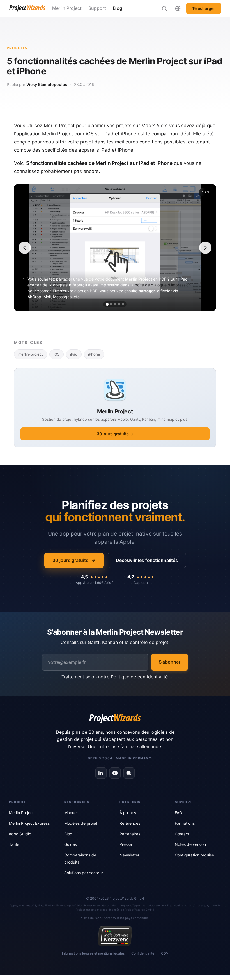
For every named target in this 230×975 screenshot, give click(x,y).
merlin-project (30, 354)
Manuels (71, 812)
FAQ (178, 812)
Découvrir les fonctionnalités (147, 560)
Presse (125, 844)
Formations (185, 823)
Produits (17, 48)
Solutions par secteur (83, 872)
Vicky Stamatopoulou (47, 84)
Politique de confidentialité (139, 677)
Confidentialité (142, 953)
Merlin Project (67, 8)
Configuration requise (194, 855)
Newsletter (129, 855)
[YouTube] (115, 773)
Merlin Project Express (29, 823)
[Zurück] (25, 248)
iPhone (94, 354)
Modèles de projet (80, 823)
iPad (73, 354)
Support (97, 8)
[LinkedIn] (101, 773)
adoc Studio (20, 834)
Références (129, 823)
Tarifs (14, 844)
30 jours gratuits (70, 560)
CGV (164, 953)
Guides (70, 844)
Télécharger (203, 8)
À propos (127, 812)
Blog (117, 8)
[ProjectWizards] (115, 718)
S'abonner (169, 662)
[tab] (107, 303)
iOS (56, 354)
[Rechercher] (164, 8)
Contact (182, 834)
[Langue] (178, 8)
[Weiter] (205, 248)
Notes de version (190, 844)
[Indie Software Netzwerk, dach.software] (114, 936)
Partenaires (129, 834)
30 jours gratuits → (115, 433)
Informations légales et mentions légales (93, 953)
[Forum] (129, 773)
